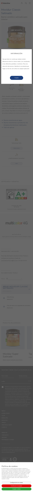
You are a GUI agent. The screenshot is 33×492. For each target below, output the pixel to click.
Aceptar (16, 78)
